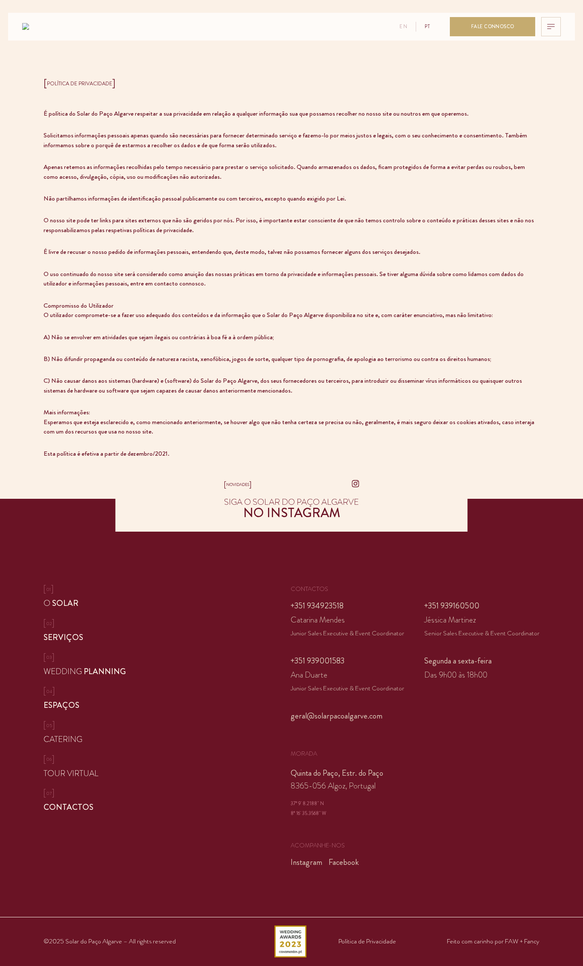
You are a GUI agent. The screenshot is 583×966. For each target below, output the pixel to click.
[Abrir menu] (551, 27)
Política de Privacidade (367, 941)
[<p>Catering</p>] (85, 733)
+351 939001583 (317, 660)
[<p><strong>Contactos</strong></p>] (85, 801)
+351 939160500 (451, 605)
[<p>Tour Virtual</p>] (85, 767)
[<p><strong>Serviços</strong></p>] (85, 631)
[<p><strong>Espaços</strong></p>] (85, 699)
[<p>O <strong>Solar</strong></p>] (85, 597)
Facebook (344, 862)
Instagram (306, 862)
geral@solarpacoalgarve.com (336, 716)
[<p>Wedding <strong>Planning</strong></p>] (85, 664)
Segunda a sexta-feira (458, 660)
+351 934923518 (317, 605)
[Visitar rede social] (355, 484)
